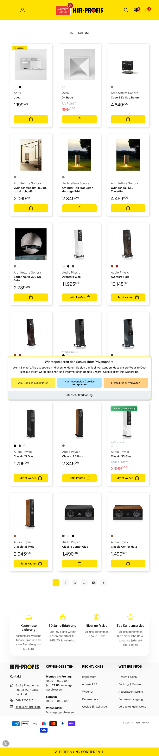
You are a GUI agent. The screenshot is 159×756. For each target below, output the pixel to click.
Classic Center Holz (124, 546)
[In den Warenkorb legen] (31, 119)
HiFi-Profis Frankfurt (140, 722)
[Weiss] (15, 87)
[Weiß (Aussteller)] (68, 355)
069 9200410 (24, 700)
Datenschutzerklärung (79, 395)
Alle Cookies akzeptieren (33, 382)
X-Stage (67, 97)
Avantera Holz (120, 276)
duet (17, 97)
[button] (12, 10)
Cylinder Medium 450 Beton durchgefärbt (31, 189)
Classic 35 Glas (121, 456)
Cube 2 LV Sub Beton (125, 97)
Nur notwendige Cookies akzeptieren (80, 383)
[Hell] (112, 177)
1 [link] (55, 583)
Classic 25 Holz (72, 456)
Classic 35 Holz (24, 546)
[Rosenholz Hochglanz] (117, 266)
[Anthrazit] (73, 266)
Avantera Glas (71, 276)
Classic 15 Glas (24, 456)
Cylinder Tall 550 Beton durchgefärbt (77, 189)
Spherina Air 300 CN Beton (27, 278)
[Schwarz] (20, 87)
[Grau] (15, 177)
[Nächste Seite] (103, 582)
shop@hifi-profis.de (28, 706)
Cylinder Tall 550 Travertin (122, 189)
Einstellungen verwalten (125, 382)
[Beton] (112, 87)
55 (94, 583)
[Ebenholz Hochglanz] (112, 266)
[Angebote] (61, 10)
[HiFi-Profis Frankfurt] (24, 668)
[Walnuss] (63, 445)
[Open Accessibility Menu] (6, 743)
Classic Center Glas (75, 546)
